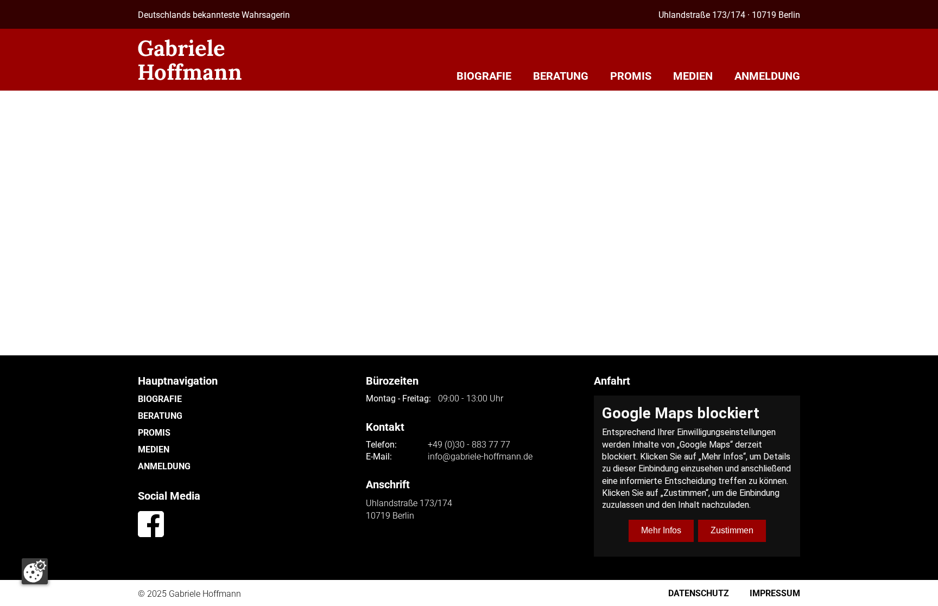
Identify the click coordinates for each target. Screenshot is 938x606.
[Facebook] (151, 524)
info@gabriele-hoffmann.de (480, 457)
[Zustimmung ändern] (35, 571)
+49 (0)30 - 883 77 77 (469, 445)
